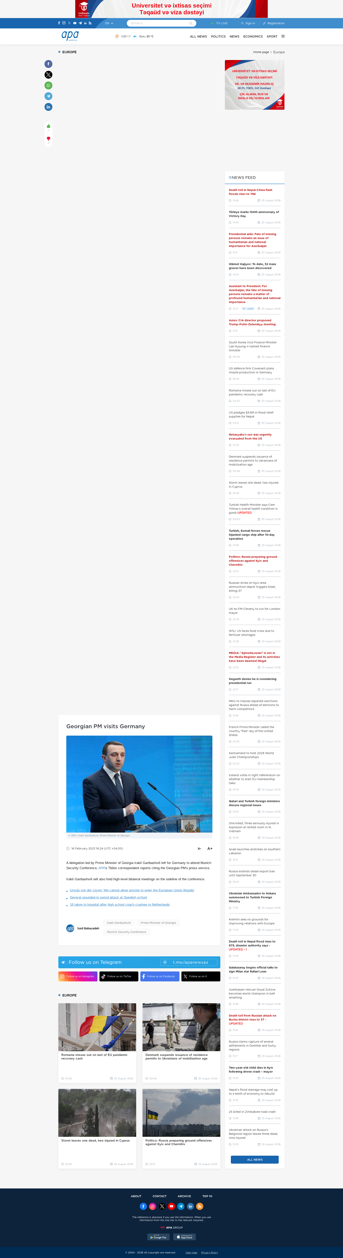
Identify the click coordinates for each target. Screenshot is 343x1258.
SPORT (272, 36)
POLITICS (218, 36)
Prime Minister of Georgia (158, 922)
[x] (162, 1207)
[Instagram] (64, 23)
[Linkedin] (85, 23)
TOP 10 (207, 1196)
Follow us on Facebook (161, 976)
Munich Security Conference (126, 932)
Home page (261, 52)
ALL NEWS (198, 36)
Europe (279, 52)
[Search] (190, 23)
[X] (69, 23)
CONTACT (160, 1196)
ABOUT (136, 1196)
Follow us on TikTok (119, 976)
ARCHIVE (184, 1196)
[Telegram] (80, 23)
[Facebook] (59, 23)
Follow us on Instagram (80, 976)
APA (101, 868)
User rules (191, 1252)
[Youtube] (74, 23)
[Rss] (90, 23)
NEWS (234, 36)
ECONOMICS (253, 36)
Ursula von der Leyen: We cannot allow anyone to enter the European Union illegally (132, 890)
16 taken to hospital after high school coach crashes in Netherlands (120, 904)
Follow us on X (198, 976)
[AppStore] (184, 1237)
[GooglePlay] (158, 1237)
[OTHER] (281, 36)
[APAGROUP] (171, 1228)
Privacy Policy (209, 1252)
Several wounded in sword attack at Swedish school (108, 897)
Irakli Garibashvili (119, 922)
